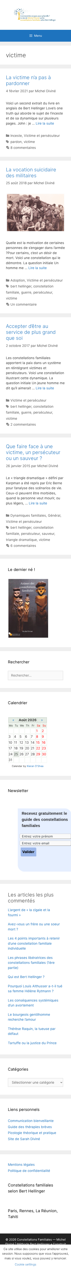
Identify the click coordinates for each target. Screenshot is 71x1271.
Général (54, 515)
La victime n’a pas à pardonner (28, 80)
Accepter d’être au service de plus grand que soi (31, 332)
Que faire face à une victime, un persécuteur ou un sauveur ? (33, 452)
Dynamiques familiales (28, 515)
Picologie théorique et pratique (32, 1133)
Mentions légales (21, 1165)
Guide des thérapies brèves (30, 1127)
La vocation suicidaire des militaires (31, 172)
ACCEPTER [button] (50, 1264)
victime (29, 142)
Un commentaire (23, 304)
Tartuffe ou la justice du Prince (32, 1043)
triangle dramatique (21, 540)
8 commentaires (23, 148)
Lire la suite (45, 123)
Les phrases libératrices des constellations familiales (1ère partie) (31, 963)
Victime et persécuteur (42, 136)
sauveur (48, 534)
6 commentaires (23, 546)
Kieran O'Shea (35, 766)
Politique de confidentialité (29, 1171)
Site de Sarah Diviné (24, 1139)
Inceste (16, 136)
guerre (26, 292)
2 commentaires (23, 424)
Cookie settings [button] (25, 1264)
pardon (16, 142)
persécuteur (42, 292)
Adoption (17, 280)
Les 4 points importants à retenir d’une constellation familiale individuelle (34, 943)
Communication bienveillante (31, 1121)
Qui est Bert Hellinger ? (26, 977)
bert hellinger (20, 286)
